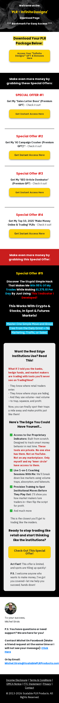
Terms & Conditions (40, 680)
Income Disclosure (16, 680)
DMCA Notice (14, 683)
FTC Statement (32, 683)
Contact (29, 687)
